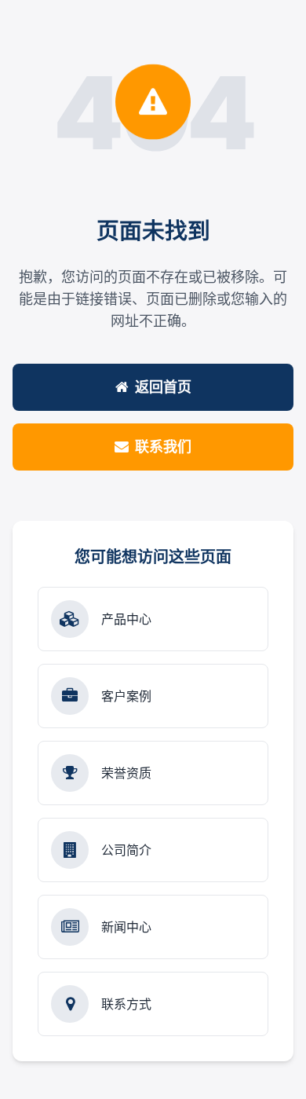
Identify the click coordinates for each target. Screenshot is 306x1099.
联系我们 (163, 446)
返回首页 (163, 387)
